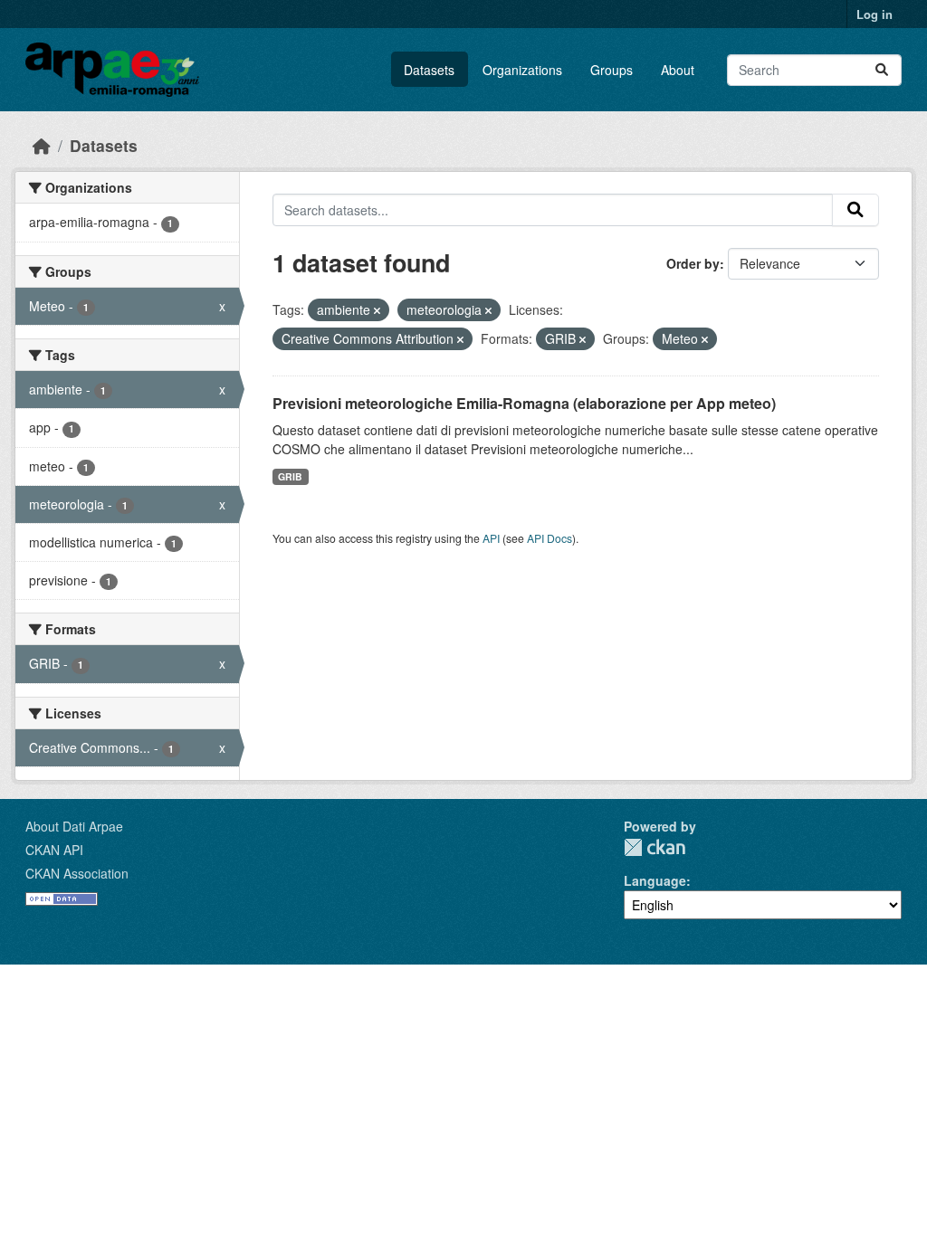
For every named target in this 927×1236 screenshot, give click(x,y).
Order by (693, 263)
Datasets (429, 70)
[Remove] (377, 310)
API (491, 538)
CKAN (654, 847)
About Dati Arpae (74, 826)
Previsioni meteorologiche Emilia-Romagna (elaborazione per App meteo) (524, 403)
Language (655, 880)
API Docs (549, 538)
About (677, 70)
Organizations (522, 70)
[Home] (42, 145)
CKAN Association (77, 873)
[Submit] (882, 70)
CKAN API (54, 850)
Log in (874, 14)
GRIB (290, 476)
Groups (611, 70)
